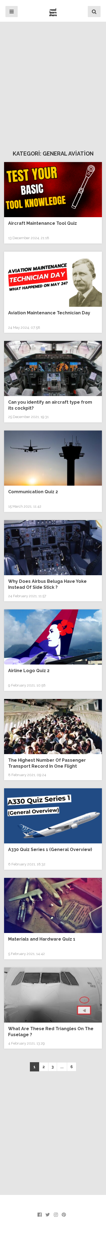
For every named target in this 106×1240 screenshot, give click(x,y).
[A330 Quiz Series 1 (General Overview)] (53, 815)
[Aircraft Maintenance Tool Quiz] (53, 189)
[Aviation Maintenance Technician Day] (53, 279)
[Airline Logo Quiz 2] (53, 637)
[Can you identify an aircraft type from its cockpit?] (53, 368)
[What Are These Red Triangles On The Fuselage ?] (53, 995)
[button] (11, 11)
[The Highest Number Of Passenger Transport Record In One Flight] (53, 726)
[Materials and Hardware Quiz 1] (53, 905)
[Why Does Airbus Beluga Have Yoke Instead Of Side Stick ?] (53, 547)
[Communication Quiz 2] (53, 458)
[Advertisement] (53, 84)
